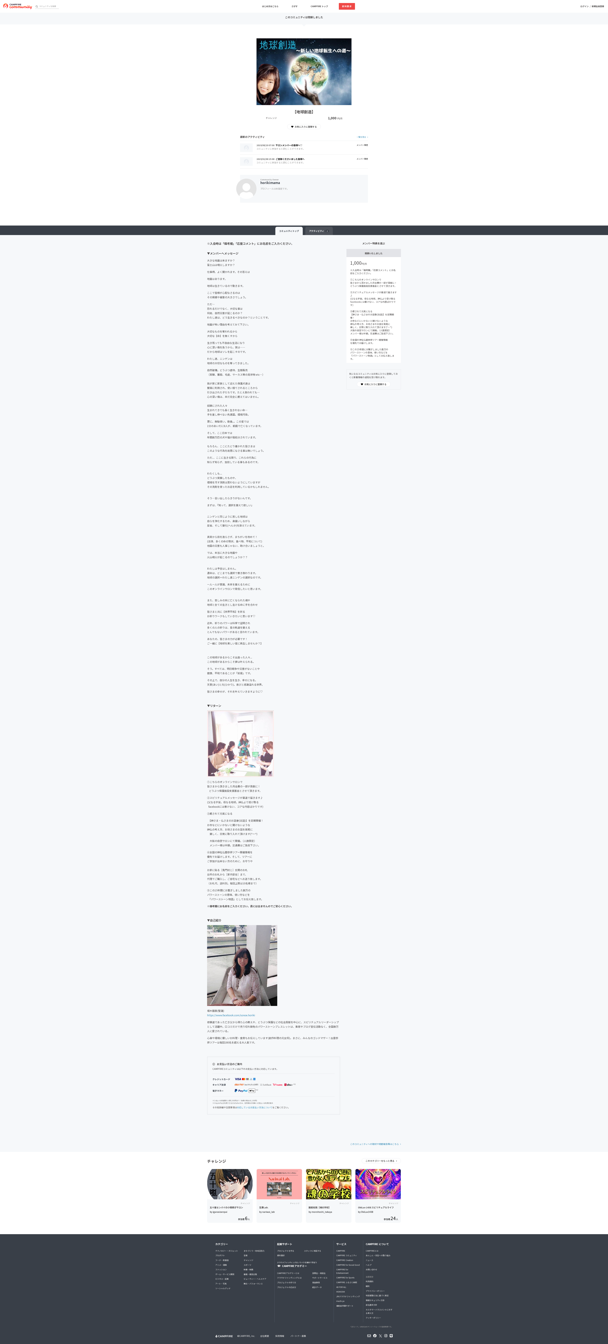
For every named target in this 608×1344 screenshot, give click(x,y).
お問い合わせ (371, 1269)
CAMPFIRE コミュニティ (346, 1255)
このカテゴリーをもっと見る (380, 1160)
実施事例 (316, 1282)
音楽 (245, 1255)
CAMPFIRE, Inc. (247, 1336)
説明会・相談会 (319, 1273)
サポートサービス (319, 1277)
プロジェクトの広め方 (286, 1287)
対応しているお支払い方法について (254, 1107)
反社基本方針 (371, 1304)
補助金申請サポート (344, 1305)
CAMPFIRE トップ (319, 6)
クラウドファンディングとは (289, 1277)
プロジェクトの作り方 (286, 1282)
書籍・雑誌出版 (250, 1274)
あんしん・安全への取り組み (378, 1255)
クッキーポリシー (373, 1317)
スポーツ (247, 1264)
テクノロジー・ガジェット (226, 1250)
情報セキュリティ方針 (375, 1300)
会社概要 (264, 1336)
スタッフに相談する (312, 1250)
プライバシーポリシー (375, 1290)
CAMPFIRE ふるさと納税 (346, 1282)
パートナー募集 (298, 1336)
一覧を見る (361, 137)
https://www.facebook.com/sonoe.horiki (231, 1015)
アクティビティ (318, 231)
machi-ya (340, 1301)
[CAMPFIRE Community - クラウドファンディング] (18, 6)
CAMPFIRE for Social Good (348, 1264)
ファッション (221, 1269)
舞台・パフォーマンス (253, 1283)
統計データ (317, 1287)
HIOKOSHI (340, 1291)
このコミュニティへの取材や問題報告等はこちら (374, 1144)
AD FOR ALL (341, 1287)
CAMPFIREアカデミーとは (288, 1273)
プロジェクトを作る (285, 1250)
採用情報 (279, 1336)
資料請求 (347, 6)
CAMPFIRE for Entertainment (342, 1271)
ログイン (584, 6)
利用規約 (369, 1281)
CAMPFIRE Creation (344, 1260)
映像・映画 (248, 1269)
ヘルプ (368, 1264)
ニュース (369, 1260)
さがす (294, 6)
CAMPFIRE (340, 1250)
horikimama (270, 182)
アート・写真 (221, 1283)
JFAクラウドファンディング (348, 1296)
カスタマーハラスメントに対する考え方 (379, 1311)
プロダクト (220, 1255)
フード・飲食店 (222, 1260)
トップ (289, 231)
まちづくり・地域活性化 (254, 1250)
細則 (368, 1286)
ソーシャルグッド (223, 1288)
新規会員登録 (598, 6)
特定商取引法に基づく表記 (377, 1295)
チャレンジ (248, 1260)
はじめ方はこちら (270, 6)
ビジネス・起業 (222, 1278)
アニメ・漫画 (221, 1264)
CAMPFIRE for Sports (345, 1277)
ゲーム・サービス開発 (224, 1274)
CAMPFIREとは (372, 1250)
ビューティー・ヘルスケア (255, 1278)
